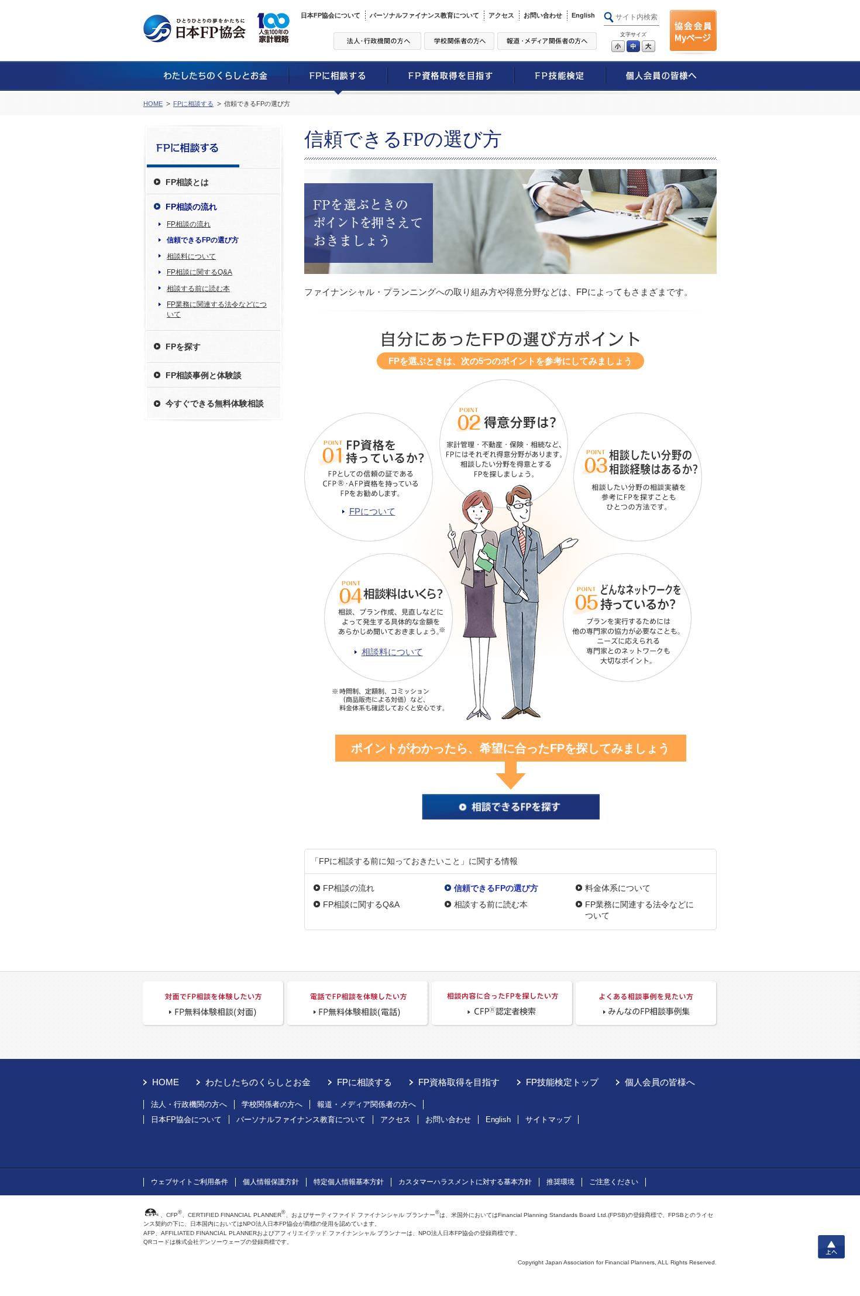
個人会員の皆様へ (660, 1082)
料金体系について (618, 888)
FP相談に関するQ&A (361, 904)
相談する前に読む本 (491, 904)
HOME (153, 103)
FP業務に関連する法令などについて (639, 910)
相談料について (392, 652)
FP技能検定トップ (562, 1082)
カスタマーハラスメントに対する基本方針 (465, 1182)
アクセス (501, 15)
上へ (831, 1247)
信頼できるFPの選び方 (203, 240)
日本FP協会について (330, 15)
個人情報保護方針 (271, 1182)
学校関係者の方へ (272, 1104)
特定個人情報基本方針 (349, 1182)
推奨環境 (560, 1182)
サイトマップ (548, 1119)
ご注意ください (613, 1182)
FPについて (372, 511)
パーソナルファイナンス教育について (424, 15)
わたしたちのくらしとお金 (258, 1082)
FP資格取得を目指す (459, 1082)
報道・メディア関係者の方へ (366, 1104)
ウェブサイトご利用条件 (189, 1182)
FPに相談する (193, 103)
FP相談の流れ (348, 888)
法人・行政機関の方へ (189, 1104)
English (583, 15)
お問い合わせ (543, 15)
